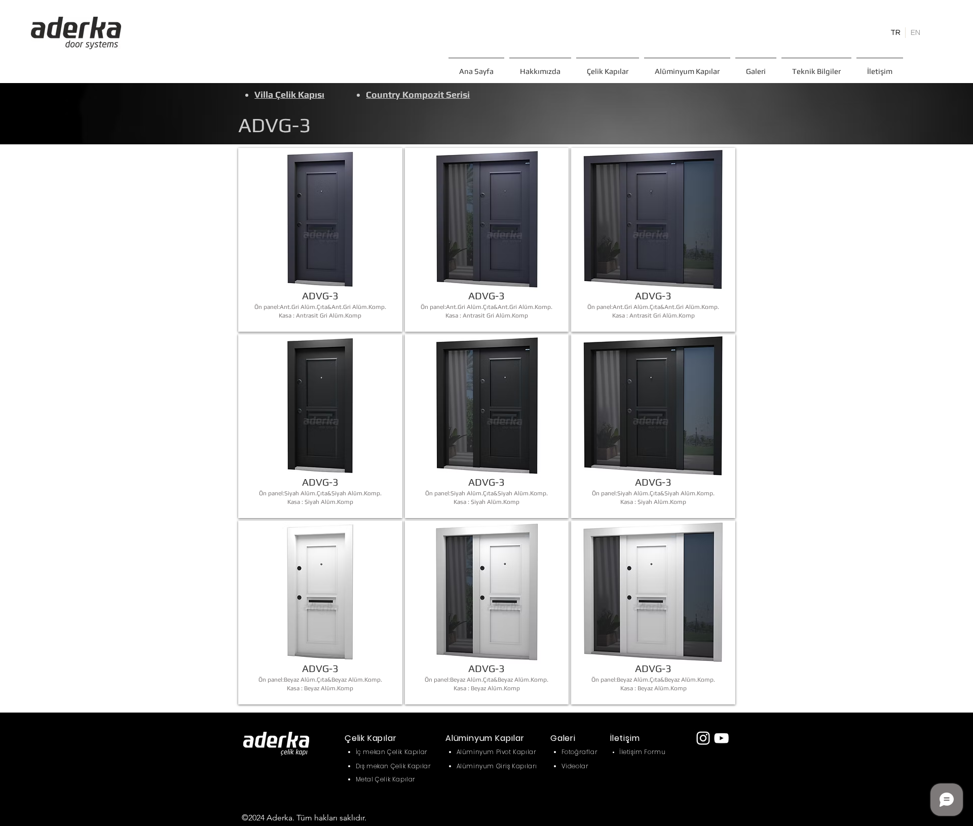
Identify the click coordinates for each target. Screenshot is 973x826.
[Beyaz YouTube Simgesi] (721, 738)
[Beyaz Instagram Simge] (703, 738)
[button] (608, 66)
